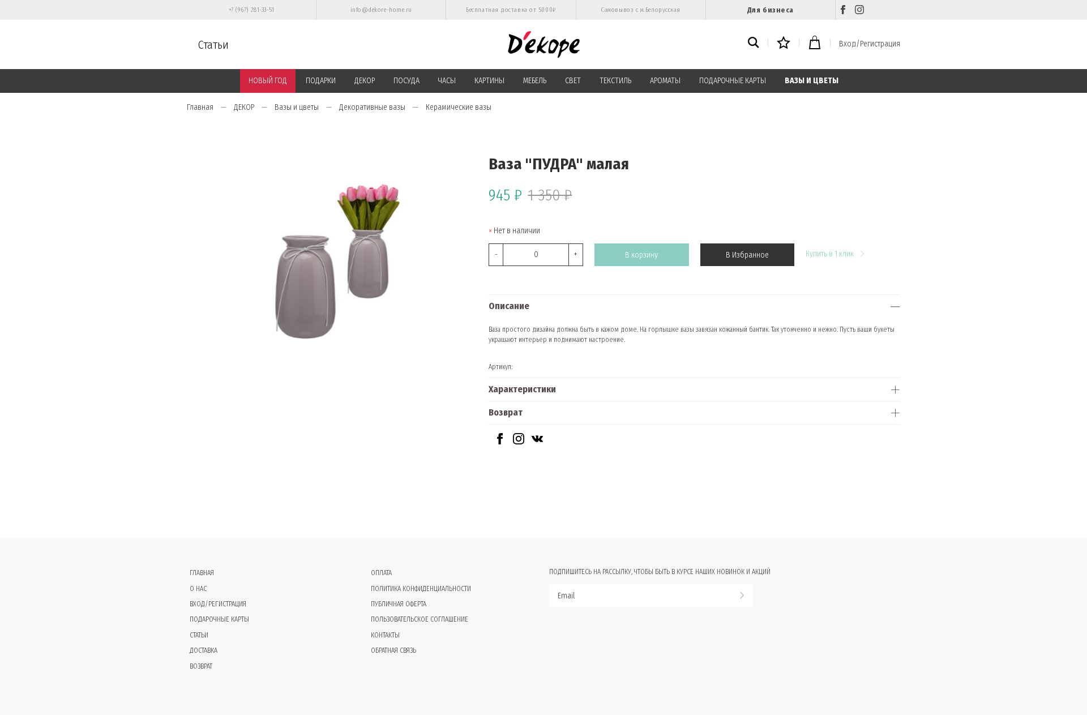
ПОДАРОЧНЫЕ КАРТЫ (732, 80)
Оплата (381, 573)
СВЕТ (573, 80)
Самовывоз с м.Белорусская (641, 10)
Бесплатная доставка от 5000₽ (510, 10)
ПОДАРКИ (321, 80)
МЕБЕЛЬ (534, 80)
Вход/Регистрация (869, 44)
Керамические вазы (458, 107)
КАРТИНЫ (489, 80)
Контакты (385, 635)
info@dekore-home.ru (381, 10)
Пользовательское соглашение (419, 619)
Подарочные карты (219, 619)
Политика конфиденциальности (421, 589)
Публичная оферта (398, 604)
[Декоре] (544, 44)
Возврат (506, 412)
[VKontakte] (537, 442)
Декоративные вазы (372, 107)
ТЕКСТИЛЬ (615, 80)
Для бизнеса (770, 10)
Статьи (213, 45)
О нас (198, 589)
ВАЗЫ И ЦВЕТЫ (811, 80)
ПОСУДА (406, 80)
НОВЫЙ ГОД (268, 80)
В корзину (641, 255)
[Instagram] (859, 10)
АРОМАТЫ (665, 80)
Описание (509, 306)
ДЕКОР (364, 80)
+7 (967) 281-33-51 (252, 10)
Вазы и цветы (297, 107)
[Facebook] (843, 10)
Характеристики (522, 389)
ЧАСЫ (447, 80)
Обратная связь (393, 650)
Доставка (203, 650)
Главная (200, 107)
